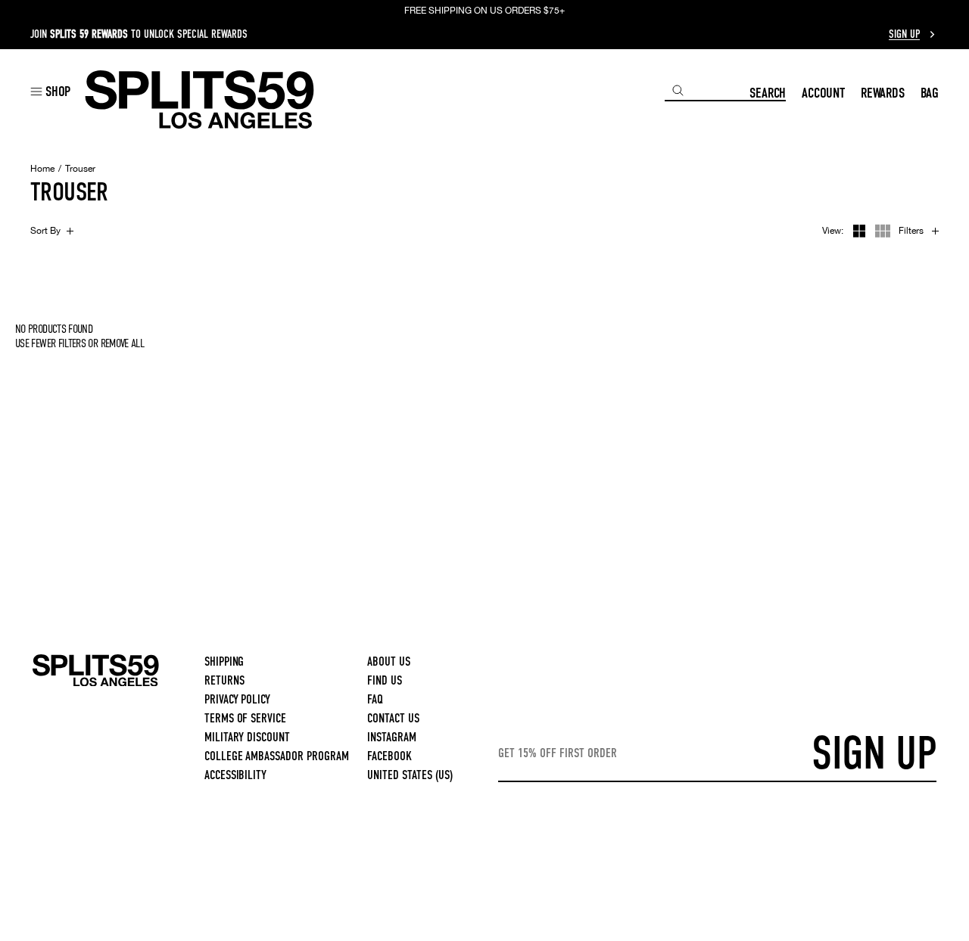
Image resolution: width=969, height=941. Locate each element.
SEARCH (767, 92)
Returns (224, 680)
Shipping (224, 661)
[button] (50, 91)
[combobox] (707, 91)
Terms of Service (245, 718)
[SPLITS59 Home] (199, 99)
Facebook (389, 756)
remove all (123, 343)
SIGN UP (874, 753)
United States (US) (410, 775)
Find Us (384, 680)
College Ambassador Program (277, 756)
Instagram (391, 737)
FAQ (375, 699)
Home (42, 168)
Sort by (45, 230)
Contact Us (393, 718)
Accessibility (235, 775)
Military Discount (247, 737)
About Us (388, 661)
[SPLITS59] (96, 683)
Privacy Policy (237, 699)
